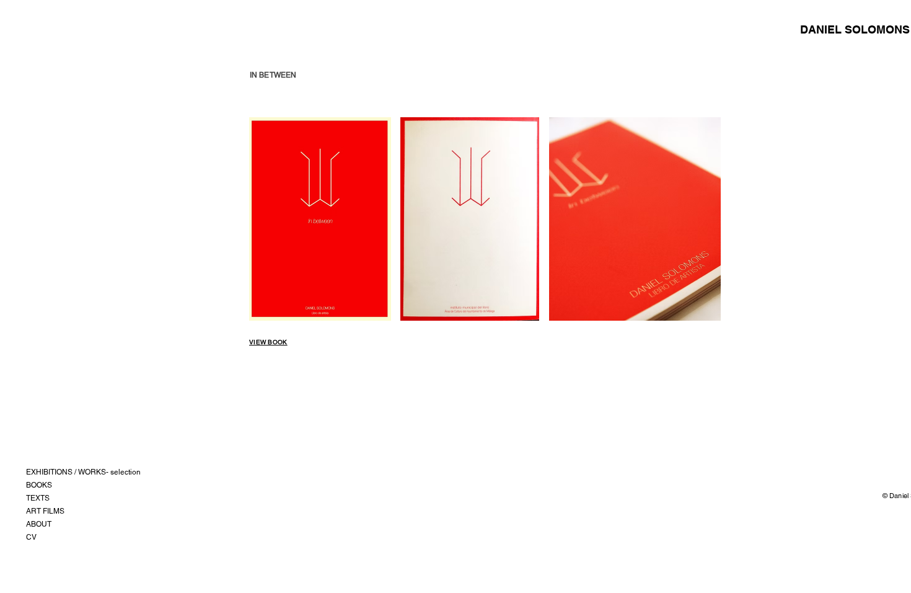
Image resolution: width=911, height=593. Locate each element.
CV (31, 537)
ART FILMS (45, 511)
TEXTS (38, 498)
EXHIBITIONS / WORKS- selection (83, 472)
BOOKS (39, 485)
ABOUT (38, 524)
